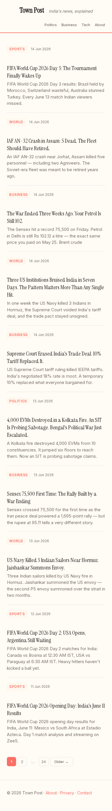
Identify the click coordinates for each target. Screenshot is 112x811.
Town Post (32, 10)
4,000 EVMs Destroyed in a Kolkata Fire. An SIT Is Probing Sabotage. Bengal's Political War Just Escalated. (54, 427)
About (100, 25)
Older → (61, 761)
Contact (84, 792)
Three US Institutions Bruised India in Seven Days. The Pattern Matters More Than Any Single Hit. (55, 287)
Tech (86, 25)
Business (69, 25)
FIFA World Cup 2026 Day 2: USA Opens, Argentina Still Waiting (46, 636)
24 (43, 761)
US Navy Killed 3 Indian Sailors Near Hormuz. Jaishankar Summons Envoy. (53, 563)
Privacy (67, 792)
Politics (51, 25)
